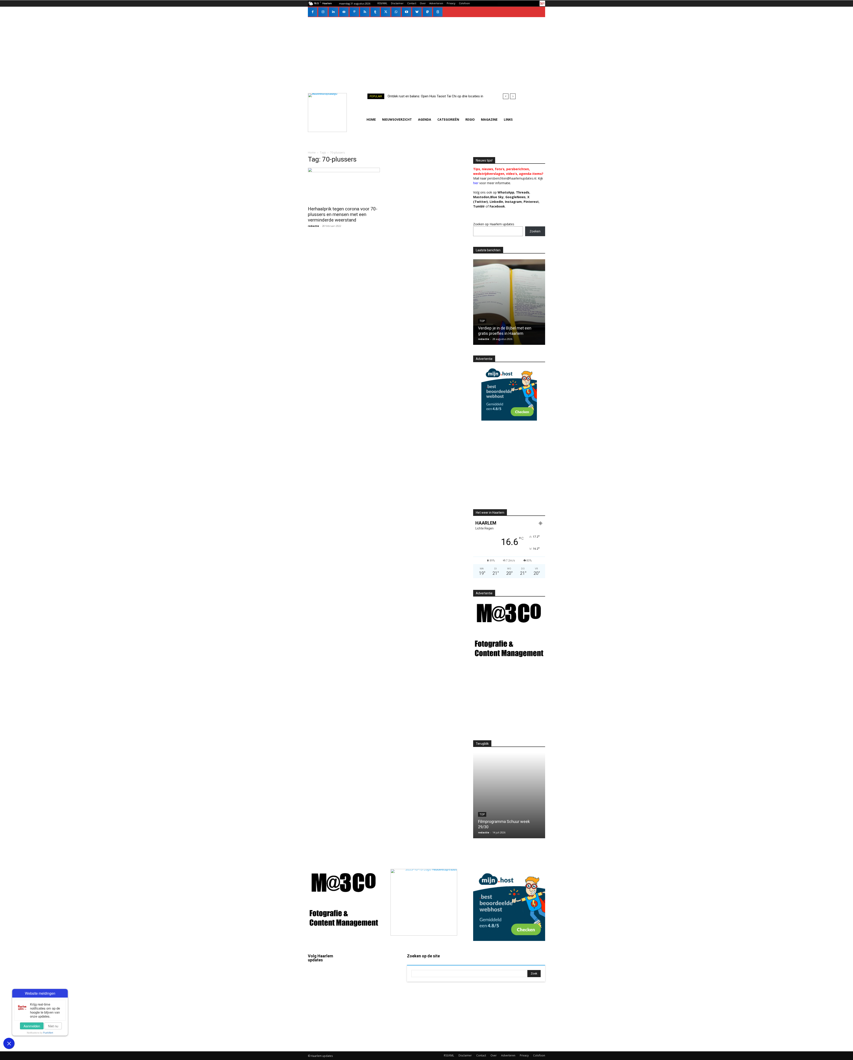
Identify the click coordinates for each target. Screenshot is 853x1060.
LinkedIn (496, 202)
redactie (313, 226)
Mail (373, 968)
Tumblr (375, 1006)
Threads (522, 192)
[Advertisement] (426, 50)
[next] (513, 96)
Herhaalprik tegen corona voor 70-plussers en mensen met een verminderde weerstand (342, 214)
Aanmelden (32, 1026)
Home (312, 152)
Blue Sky (497, 197)
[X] (385, 12)
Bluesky (326, 1026)
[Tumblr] (375, 12)
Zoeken (535, 231)
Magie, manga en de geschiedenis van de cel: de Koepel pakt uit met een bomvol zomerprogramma (508, 821)
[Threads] (437, 12)
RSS (373, 993)
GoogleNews (515, 197)
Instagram (328, 988)
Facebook (328, 975)
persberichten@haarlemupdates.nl (511, 178)
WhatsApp (506, 192)
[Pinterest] (354, 12)
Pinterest (531, 202)
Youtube (376, 1032)
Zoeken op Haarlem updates (493, 224)
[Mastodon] (427, 12)
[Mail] (344, 12)
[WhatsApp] (396, 12)
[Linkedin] (333, 12)
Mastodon (328, 1039)
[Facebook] (312, 12)
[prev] (505, 96)
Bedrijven (487, 315)
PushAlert (48, 1032)
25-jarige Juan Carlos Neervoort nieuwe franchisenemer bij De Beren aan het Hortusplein (506, 328)
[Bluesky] (417, 12)
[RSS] (364, 12)
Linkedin (327, 1000)
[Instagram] (323, 12)
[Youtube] (406, 12)
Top (482, 809)
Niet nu (53, 1026)
